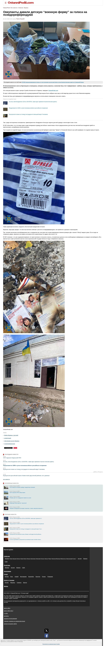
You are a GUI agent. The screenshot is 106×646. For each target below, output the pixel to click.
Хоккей (16, 576)
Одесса (18, 558)
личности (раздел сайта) (10, 623)
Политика (7, 565)
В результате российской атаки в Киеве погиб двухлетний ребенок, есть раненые (26, 475)
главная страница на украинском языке (14, 621)
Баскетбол (31, 576)
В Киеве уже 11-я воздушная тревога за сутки (20, 497)
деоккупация (7, 438)
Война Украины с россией (11, 435)
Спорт (6, 574)
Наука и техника (9, 580)
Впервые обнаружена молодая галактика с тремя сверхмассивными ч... (27, 508)
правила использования (10, 618)
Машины (12, 582)
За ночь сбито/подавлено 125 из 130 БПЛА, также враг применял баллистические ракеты (33, 101)
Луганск (42, 558)
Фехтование (23, 576)
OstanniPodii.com (53, 90)
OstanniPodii (6, 7)
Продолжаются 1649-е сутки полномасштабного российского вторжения (28, 108)
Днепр (25, 558)
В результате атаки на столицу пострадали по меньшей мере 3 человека (28, 114)
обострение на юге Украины (11, 441)
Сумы (74, 558)
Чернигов (53, 558)
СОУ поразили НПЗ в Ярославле (17, 492)
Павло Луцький (20, 18)
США (6, 561)
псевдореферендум (9, 443)
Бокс (11, 576)
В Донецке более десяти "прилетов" (18, 503)
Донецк (28, 558)
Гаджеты (19, 582)
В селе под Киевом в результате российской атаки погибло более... (26, 539)
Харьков (14, 558)
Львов (21, 558)
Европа (85, 558)
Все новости (14, 7)
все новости (6, 479)
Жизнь (6, 586)
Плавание (50, 576)
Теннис (44, 576)
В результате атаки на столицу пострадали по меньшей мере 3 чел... (26, 529)
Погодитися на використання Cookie (51, 644)
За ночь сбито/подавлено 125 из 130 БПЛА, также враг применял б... (26, 518)
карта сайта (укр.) (8, 610)
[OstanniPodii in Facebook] (46, 635)
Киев (11, 558)
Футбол (7, 576)
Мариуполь (63, 558)
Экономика (7, 571)
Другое (25, 582)
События (20, 7)
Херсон (46, 558)
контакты (6, 616)
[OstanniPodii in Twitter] (46, 630)
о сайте (6, 613)
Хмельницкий (69, 558)
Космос (7, 582)
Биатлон (38, 576)
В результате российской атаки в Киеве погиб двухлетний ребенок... (26, 534)
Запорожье (33, 558)
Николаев (38, 558)
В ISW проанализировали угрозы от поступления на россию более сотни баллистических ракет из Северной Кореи (53, 82)
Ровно (49, 558)
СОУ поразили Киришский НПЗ (12, 458)
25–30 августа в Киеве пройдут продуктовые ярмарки (22, 487)
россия (80, 558)
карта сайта (7, 608)
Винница (58, 558)
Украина (26, 7)
